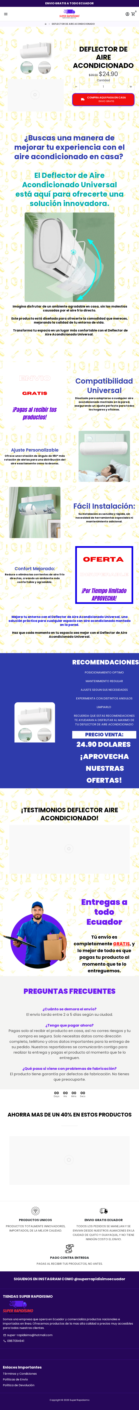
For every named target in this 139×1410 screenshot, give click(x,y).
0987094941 (13, 1341)
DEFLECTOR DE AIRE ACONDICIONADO (73, 23)
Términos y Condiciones (20, 1374)
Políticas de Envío (15, 1379)
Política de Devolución (18, 1385)
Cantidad (103, 80)
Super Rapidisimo (79, 1400)
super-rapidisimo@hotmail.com (27, 1335)
